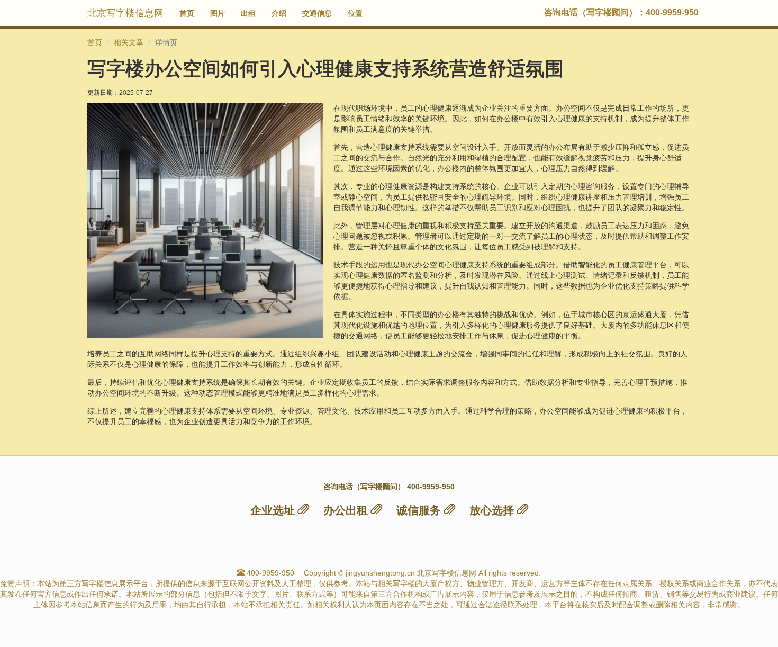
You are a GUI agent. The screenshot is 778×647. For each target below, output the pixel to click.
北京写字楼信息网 (125, 13)
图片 (217, 13)
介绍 (279, 13)
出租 (248, 13)
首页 (186, 13)
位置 (355, 13)
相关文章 (128, 42)
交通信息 (317, 13)
